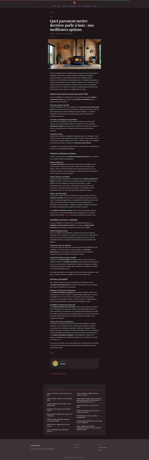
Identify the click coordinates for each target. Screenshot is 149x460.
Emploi (79, 6)
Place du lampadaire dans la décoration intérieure (57, 430)
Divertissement (72, 6)
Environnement (87, 6)
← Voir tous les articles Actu (58, 373)
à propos (67, 215)
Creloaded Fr (35, 445)
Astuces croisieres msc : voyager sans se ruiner (87, 406)
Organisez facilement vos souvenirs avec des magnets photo (59, 404)
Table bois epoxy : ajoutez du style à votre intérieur (58, 425)
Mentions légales (102, 447)
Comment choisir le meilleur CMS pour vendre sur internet (87, 394)
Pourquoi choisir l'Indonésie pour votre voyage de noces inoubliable (89, 421)
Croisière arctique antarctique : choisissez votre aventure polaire (58, 420)
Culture (64, 6)
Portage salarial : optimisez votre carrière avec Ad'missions (59, 414)
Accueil (54, 6)
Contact (100, 450)
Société (95, 6)
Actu (59, 6)
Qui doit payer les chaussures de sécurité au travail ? (59, 409)
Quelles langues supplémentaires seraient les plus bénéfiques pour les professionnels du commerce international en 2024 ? (89, 400)
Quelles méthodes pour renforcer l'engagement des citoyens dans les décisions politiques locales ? (89, 427)
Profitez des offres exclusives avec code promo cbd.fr (59, 399)
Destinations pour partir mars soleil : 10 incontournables (87, 416)
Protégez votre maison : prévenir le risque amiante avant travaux (88, 411)
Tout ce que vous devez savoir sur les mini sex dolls (59, 394)
